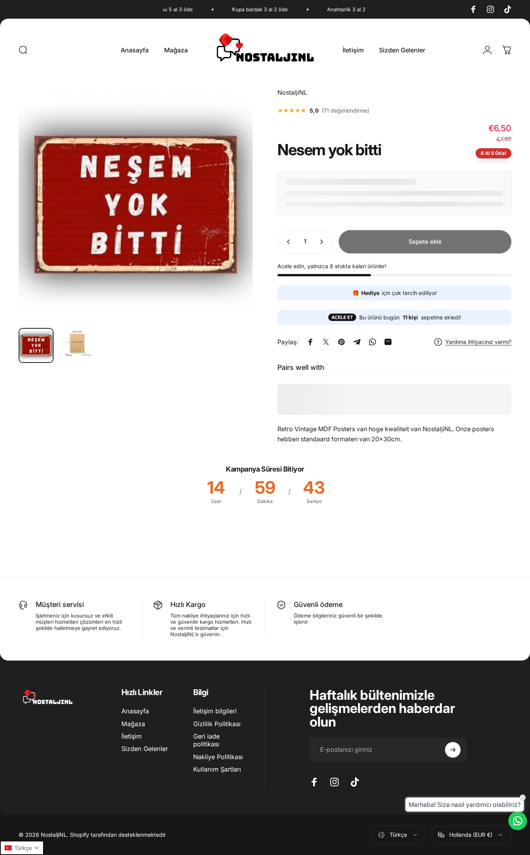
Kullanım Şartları (217, 769)
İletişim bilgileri (215, 711)
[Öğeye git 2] (77, 345)
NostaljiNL (292, 92)
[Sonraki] (232, 218)
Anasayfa (135, 711)
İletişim (131, 736)
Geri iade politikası (206, 740)
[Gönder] (453, 750)
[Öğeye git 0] (36, 345)
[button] (22, 847)
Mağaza (133, 724)
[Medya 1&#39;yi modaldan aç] (136, 205)
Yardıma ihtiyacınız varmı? (478, 341)
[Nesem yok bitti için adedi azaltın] (287, 242)
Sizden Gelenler (144, 749)
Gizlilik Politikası (217, 724)
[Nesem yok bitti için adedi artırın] (323, 242)
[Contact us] (517, 821)
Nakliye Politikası (218, 757)
